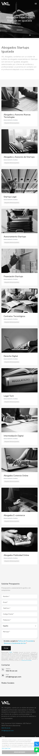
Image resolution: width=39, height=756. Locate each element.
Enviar (6, 648)
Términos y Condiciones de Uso (15, 643)
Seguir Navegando (19, 752)
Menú (3, 737)
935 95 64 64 (5, 728)
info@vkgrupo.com (7, 730)
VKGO (10, 652)
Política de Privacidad (25, 641)
